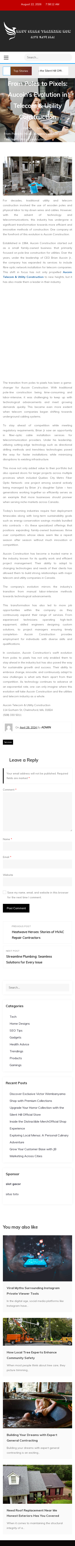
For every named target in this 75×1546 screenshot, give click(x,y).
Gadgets (15, 1037)
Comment (10, 789)
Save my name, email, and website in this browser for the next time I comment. (37, 895)
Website (8, 874)
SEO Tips (16, 1030)
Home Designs (20, 1023)
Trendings (16, 1051)
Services (8, 742)
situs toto (12, 1194)
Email (7, 857)
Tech (13, 1017)
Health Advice (19, 1044)
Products (16, 1058)
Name (7, 839)
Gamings (16, 1065)
